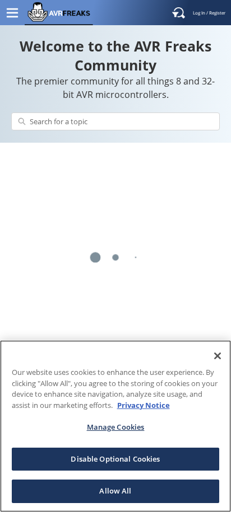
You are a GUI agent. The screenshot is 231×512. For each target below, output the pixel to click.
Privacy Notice (143, 405)
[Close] (217, 356)
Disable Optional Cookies (115, 459)
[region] (115, 426)
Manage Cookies (116, 427)
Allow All (115, 491)
